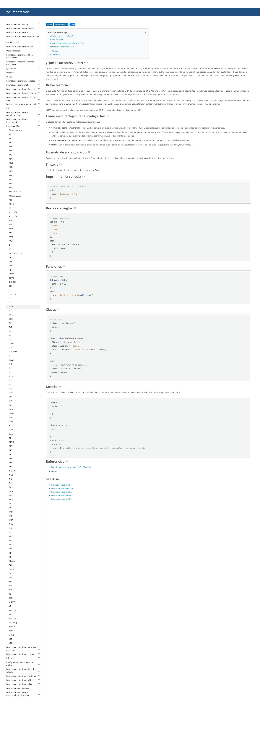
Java (11, 409)
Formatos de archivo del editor (20, 654)
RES (10, 548)
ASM (11, 228)
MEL (11, 446)
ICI (10, 380)
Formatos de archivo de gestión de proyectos (22, 648)
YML (11, 639)
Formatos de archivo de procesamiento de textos (17, 693)
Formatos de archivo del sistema (21, 676)
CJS (10, 269)
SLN (11, 577)
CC (10, 257)
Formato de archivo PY (61, 499)
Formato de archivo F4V (61, 495)
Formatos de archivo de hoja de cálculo (20, 670)
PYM (11, 520)
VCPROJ (12, 618)
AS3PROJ (13, 216)
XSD (11, 630)
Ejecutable (11, 68)
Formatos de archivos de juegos (20, 81)
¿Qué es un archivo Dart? (61, 36)
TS (10, 594)
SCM (11, 565)
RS (10, 553)
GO (10, 347)
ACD (11, 142)
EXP (10, 327)
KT (10, 425)
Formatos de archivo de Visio (19, 684)
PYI (10, 516)
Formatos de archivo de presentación (17, 120)
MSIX (11, 466)
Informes (10, 658)
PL (10, 503)
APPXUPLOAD (15, 195)
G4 (10, 339)
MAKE (11, 442)
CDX (11, 265)
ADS (11, 150)
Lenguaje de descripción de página (22, 104)
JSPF (11, 421)
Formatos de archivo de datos (19, 46)
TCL (10, 585)
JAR (10, 401)
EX (10, 323)
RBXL (11, 540)
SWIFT (11, 581)
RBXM (11, 544)
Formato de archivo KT (61, 485)
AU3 (11, 237)
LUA (11, 433)
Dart (11, 306)
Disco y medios (13, 50)
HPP (11, 368)
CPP (10, 286)
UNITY (12, 602)
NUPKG (12, 470)
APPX (11, 187)
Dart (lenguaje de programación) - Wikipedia (71, 467)
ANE (11, 175)
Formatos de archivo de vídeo (19, 680)
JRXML (12, 413)
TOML (11, 589)
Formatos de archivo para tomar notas (20, 98)
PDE (11, 495)
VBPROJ (12, 610)
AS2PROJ (13, 212)
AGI (10, 154)
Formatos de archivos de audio (20, 28)
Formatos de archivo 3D (17, 24)
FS (10, 335)
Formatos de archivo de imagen (20, 89)
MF (10, 450)
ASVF (11, 232)
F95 (10, 331)
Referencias (55, 54)
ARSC (11, 204)
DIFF (11, 310)
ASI (10, 224)
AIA (10, 159)
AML (11, 171)
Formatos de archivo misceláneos (21, 93)
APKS (11, 183)
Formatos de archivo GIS (17, 85)
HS (10, 372)
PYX (10, 528)
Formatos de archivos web (18, 688)
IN (10, 384)
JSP (10, 417)
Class (11, 273)
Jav (10, 405)
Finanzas (10, 72)
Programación (12, 126)
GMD (11, 343)
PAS (10, 483)
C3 (10, 249)
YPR (10, 643)
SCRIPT (12, 569)
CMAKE (12, 278)
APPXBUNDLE (15, 191)
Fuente (9, 76)
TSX (10, 598)
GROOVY (13, 351)
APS (10, 200)
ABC (11, 138)
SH (10, 573)
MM (11, 458)
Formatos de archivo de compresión (22, 36)
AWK (11, 241)
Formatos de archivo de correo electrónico (20, 63)
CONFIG (12, 282)
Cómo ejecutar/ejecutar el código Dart (67, 43)
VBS (10, 614)
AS (10, 208)
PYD (11, 511)
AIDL (11, 163)
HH (10, 364)
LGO (11, 429)
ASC (11, 220)
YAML (11, 635)
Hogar (49, 24)
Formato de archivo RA (61, 492)
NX (10, 479)
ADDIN (12, 146)
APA (11, 179)
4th (10, 134)
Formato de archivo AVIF (62, 488)
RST (10, 557)
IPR (10, 396)
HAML (11, 360)
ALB (10, 167)
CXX (10, 302)
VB (10, 606)
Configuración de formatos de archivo (19, 663)
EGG (11, 314)
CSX (10, 298)
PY (10, 507)
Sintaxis (55, 51)
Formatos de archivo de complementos (17, 113)
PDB (11, 491)
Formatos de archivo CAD (17, 32)
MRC (11, 462)
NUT (11, 475)
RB (10, 536)
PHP (11, 499)
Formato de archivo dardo (62, 46)
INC (10, 388)
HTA (11, 376)
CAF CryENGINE (16, 253)
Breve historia (56, 39)
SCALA (12, 561)
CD (10, 261)
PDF (8, 108)
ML (10, 454)
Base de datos (12, 42)
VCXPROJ (13, 622)
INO (11, 392)
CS (10, 290)
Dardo (54, 471)
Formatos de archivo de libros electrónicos (19, 56)
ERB (11, 319)
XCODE (12, 626)
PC (10, 487)
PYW (11, 524)
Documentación (16, 12)
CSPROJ (12, 294)
